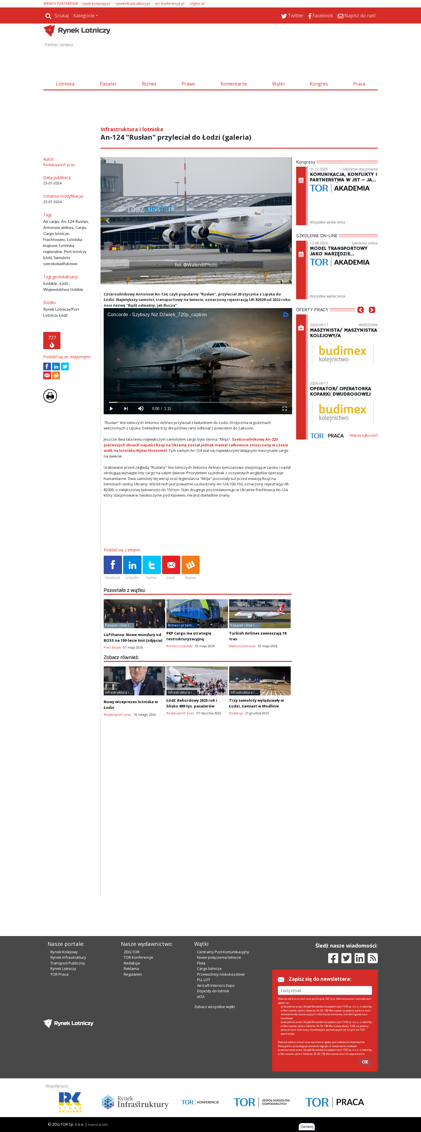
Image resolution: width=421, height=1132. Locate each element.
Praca (359, 84)
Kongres (319, 84)
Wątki (278, 84)
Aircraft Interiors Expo (216, 985)
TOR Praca (59, 974)
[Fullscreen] (284, 408)
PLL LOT (203, 979)
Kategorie (84, 15)
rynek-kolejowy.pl (96, 3)
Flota (201, 963)
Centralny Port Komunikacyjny (223, 951)
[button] (108, 220)
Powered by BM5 (98, 1125)
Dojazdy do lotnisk (213, 990)
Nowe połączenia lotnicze (219, 957)
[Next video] (126, 408)
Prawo (188, 84)
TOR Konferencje (138, 957)
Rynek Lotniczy (63, 968)
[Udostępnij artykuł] (56, 366)
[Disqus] (198, 822)
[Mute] (140, 408)
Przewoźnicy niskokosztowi (221, 974)
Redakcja (132, 963)
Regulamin (133, 974)
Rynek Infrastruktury (68, 957)
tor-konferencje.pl (169, 3)
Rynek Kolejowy (64, 951)
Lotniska (65, 84)
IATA (200, 996)
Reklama (131, 968)
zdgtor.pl (197, 3)
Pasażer (108, 84)
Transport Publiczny (67, 963)
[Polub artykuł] (47, 366)
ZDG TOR (131, 951)
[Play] (111, 408)
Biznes (149, 84)
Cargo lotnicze (209, 968)
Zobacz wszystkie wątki (214, 1006)
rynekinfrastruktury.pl (132, 3)
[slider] (198, 402)
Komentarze (234, 84)
